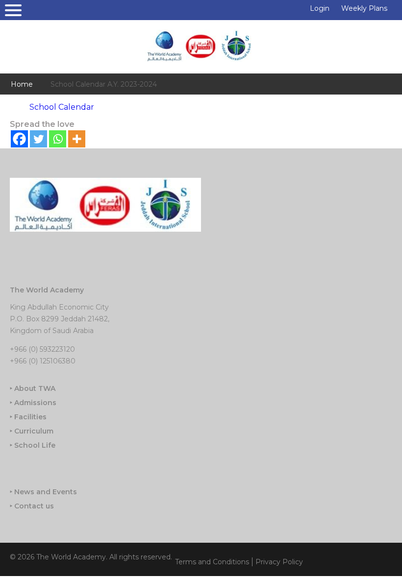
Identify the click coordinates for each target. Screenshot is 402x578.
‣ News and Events (43, 491)
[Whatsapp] (57, 138)
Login (319, 8)
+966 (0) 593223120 (42, 349)
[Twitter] (38, 138)
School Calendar (61, 107)
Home (22, 84)
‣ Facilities (28, 416)
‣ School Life (32, 445)
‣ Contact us (32, 506)
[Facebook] (19, 138)
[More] (76, 138)
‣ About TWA (32, 388)
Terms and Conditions (212, 561)
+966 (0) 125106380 (42, 361)
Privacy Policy (279, 561)
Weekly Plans (364, 8)
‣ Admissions (33, 402)
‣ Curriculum (31, 431)
